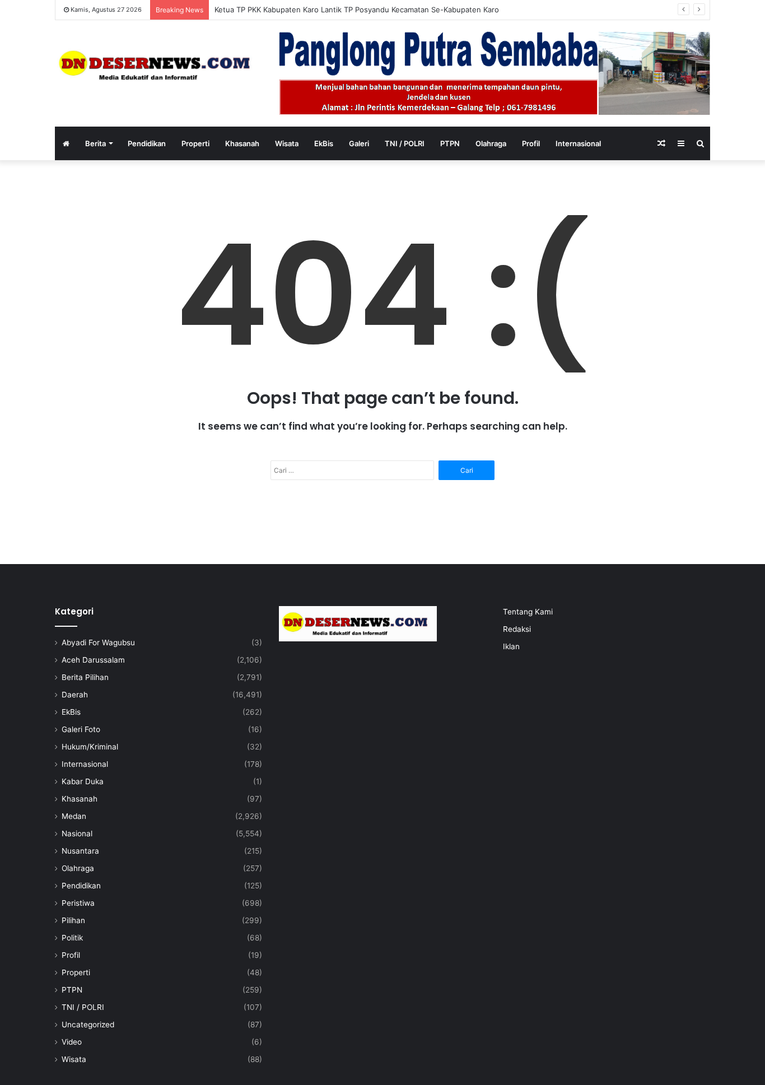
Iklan (511, 646)
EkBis (323, 143)
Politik (72, 937)
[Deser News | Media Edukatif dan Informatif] (158, 65)
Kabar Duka (83, 781)
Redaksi (517, 629)
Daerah (75, 694)
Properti (195, 143)
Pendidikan (147, 143)
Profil (531, 143)
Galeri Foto (81, 729)
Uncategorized (88, 1024)
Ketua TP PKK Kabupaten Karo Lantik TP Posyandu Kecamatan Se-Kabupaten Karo (356, 9)
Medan (74, 816)
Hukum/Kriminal (90, 746)
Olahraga (490, 143)
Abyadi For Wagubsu (98, 642)
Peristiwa (78, 902)
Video (72, 1041)
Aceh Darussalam (93, 659)
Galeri (359, 143)
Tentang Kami (528, 611)
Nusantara (80, 850)
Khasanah (242, 143)
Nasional (77, 833)
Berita (95, 143)
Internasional (578, 143)
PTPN (450, 143)
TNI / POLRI (405, 143)
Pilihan (73, 920)
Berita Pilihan (85, 677)
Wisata (286, 143)
